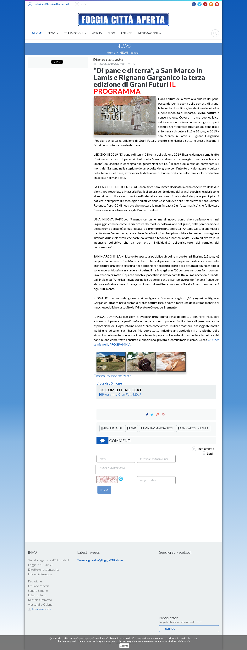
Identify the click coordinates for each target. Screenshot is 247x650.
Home (111, 52)
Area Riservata (41, 609)
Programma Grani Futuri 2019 (121, 394)
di (98, 383)
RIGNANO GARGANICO (157, 428)
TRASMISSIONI (74, 33)
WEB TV (97, 33)
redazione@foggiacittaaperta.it (51, 4)
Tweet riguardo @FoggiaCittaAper (100, 560)
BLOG (111, 33)
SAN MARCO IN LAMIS (193, 428)
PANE (132, 428)
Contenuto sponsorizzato (112, 376)
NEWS (52, 33)
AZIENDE (126, 33)
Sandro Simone (111, 383)
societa (135, 52)
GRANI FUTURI (112, 428)
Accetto (124, 645)
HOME (38, 33)
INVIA (104, 490)
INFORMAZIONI (147, 33)
